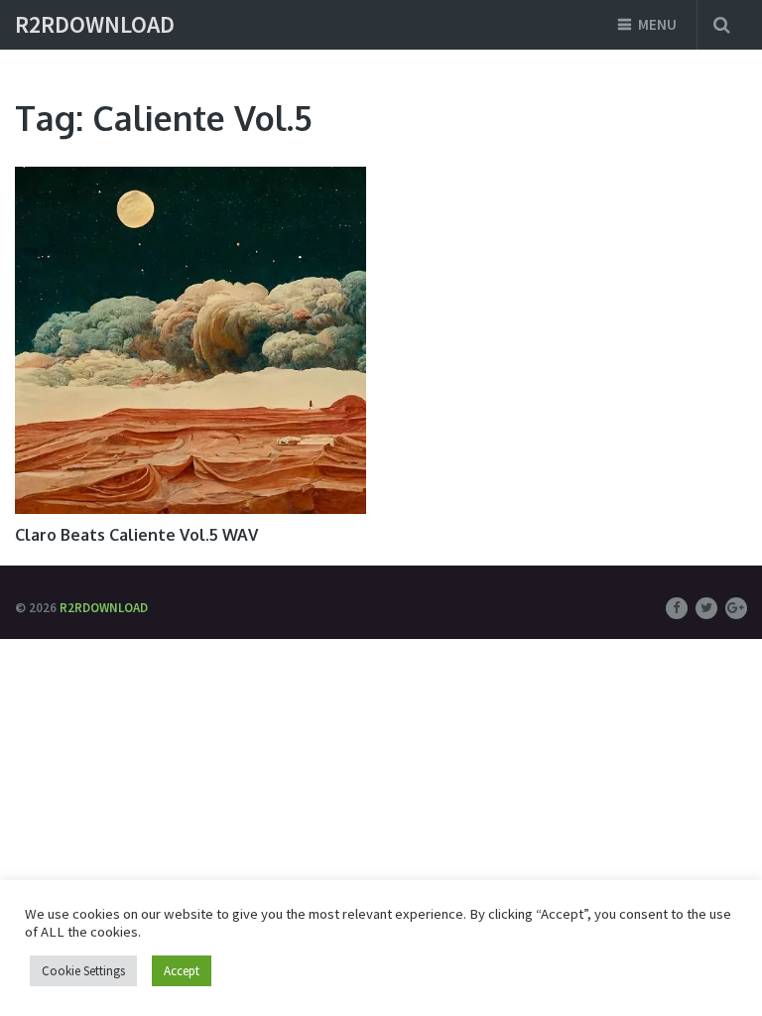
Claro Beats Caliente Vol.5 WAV (136, 535)
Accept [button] (181, 970)
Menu (657, 24)
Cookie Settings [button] (83, 970)
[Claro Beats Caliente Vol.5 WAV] (190, 340)
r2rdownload (95, 25)
